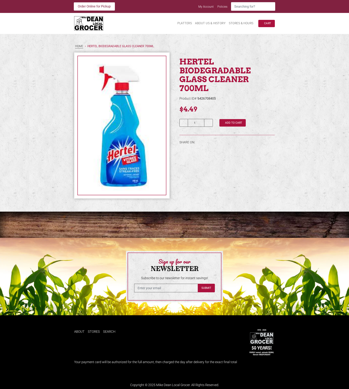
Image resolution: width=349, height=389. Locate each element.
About (79, 331)
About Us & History (210, 23)
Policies (222, 6)
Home (79, 46)
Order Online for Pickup (94, 6)
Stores (94, 331)
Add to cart (233, 122)
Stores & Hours (241, 23)
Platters (184, 23)
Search (109, 331)
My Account (206, 6)
